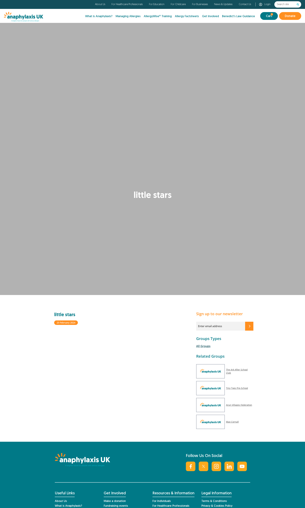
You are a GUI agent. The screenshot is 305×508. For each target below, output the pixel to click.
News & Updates (223, 4)
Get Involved (210, 16)
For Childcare (178, 4)
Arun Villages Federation (239, 404)
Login (267, 4)
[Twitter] (203, 466)
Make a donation (115, 501)
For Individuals (161, 501)
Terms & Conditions (214, 501)
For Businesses (200, 4)
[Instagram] (216, 466)
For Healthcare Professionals (127, 4)
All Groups (203, 346)
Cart (269, 16)
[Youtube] (242, 466)
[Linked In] (229, 466)
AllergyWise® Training (158, 16)
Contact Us (245, 4)
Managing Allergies (128, 16)
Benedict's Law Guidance (238, 16)
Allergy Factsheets (187, 16)
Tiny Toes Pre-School (237, 388)
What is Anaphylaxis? (98, 16)
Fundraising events (116, 506)
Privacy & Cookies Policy (216, 506)
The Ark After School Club (237, 371)
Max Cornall (232, 421)
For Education (156, 4)
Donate (290, 16)
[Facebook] (190, 466)
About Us (100, 4)
